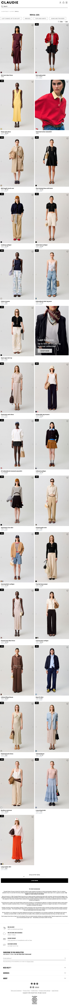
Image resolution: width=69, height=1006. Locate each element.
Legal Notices (54, 990)
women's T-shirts (23, 907)
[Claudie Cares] (34, 1000)
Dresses (27, 18)
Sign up (65, 958)
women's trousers (49, 907)
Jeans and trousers (57, 18)
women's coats (9, 907)
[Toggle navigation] (66, 3)
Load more (34, 880)
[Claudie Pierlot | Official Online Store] (9, 2)
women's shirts (41, 907)
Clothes (12, 11)
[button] (60, 2)
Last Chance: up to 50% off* (11, 18)
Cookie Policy (34, 990)
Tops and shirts (40, 18)
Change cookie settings (44, 990)
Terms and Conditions (16, 990)
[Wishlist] (32, 25)
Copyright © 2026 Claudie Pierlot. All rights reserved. (34, 993)
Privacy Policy (26, 990)
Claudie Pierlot (5, 11)
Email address (7, 958)
